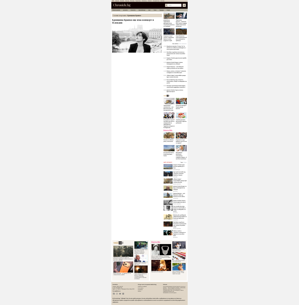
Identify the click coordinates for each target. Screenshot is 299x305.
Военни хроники (116, 10)
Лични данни (140, 288)
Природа (162, 10)
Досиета (125, 10)
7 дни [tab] (181, 162)
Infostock (150, 0)
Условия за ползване (142, 286)
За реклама (140, 289)
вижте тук (171, 291)
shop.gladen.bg (156, 0)
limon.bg (162, 0)
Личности (133, 10)
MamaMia (122, 0)
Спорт (168, 10)
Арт (149, 10)
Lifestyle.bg (144, 0)
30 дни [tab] (185, 162)
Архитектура (142, 10)
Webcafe (117, 0)
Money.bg (132, 0)
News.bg (127, 0)
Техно (155, 10)
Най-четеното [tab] (183, 43)
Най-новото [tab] (175, 43)
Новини (139, 291)
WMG (113, 0)
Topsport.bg (137, 0)
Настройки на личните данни (169, 292)
